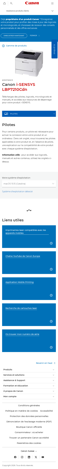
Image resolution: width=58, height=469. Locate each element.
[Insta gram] (22, 457)
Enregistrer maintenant (14, 36)
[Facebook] (15, 457)
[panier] (4, 3)
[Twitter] (36, 457)
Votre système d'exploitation (16, 178)
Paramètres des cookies (29, 443)
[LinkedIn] (29, 457)
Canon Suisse (28, 451)
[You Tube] (43, 457)
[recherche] (11, 3)
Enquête (54, 49)
